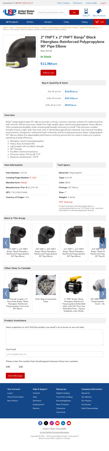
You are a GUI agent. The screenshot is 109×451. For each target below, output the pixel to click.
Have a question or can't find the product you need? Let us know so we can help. (45, 327)
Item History (12, 400)
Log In (103, 3)
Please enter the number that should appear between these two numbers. (42, 361)
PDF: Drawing (65, 202)
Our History (86, 400)
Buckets (48, 22)
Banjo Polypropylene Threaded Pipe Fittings (60, 28)
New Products (62, 404)
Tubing (84, 22)
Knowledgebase (63, 400)
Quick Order (91, 3)
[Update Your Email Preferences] (69, 423)
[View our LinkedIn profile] (63, 423)
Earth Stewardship (89, 408)
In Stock (46, 56)
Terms (52, 428)
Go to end (6, 243)
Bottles (30, 22)
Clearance (77, 3)
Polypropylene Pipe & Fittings (27, 28)
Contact (36, 393)
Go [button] (74, 12)
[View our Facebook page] (40, 423)
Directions (37, 400)
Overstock (60, 412)
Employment (38, 404)
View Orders (15, 397)
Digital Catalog (63, 393)
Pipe (11, 28)
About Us (85, 393)
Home (5, 28)
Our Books (86, 404)
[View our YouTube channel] (57, 423)
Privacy (46, 428)
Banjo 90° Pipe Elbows (89, 28)
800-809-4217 (25, 3)
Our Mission (86, 397)
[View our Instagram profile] (51, 423)
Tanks (66, 22)
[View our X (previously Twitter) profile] (46, 423)
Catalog (63, 3)
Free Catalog (64, 397)
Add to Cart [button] (48, 72)
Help (35, 397)
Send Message (15, 375)
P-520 (33, 177)
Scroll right (102, 243)
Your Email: (11, 349)
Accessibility (61, 428)
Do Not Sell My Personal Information (54, 432)
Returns (36, 408)
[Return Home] (18, 12)
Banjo (24, 182)
